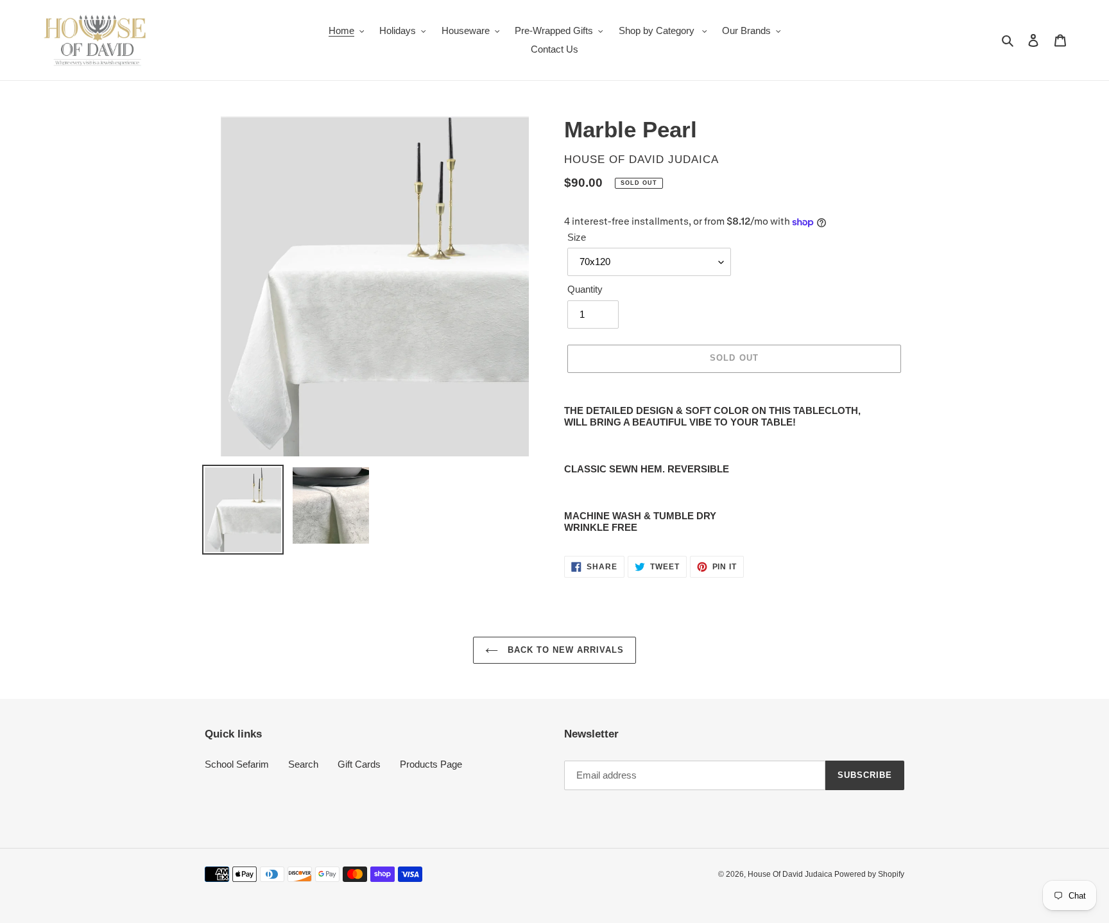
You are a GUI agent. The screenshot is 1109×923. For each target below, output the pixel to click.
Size (576, 237)
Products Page (431, 764)
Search (303, 764)
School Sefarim (237, 764)
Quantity (585, 289)
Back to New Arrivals (564, 650)
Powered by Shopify (869, 874)
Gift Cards (359, 764)
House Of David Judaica (791, 874)
